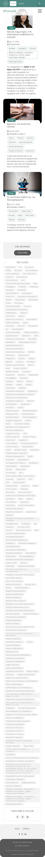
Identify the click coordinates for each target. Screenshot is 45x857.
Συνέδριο (26, 371)
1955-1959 (10, 316)
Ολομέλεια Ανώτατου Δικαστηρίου (20, 575)
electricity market (14, 581)
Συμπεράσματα (12, 336)
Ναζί (20, 499)
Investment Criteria (14, 734)
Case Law (10, 440)
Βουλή (8, 588)
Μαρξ (20, 215)
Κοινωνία (33, 48)
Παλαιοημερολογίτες (14, 345)
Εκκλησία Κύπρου (30, 411)
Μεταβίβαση (11, 378)
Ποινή (8, 424)
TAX (7, 482)
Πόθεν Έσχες (32, 671)
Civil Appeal (11, 443)
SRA (36, 530)
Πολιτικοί (10, 674)
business (29, 267)
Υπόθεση (22, 287)
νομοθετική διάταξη (26, 566)
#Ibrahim (10, 326)
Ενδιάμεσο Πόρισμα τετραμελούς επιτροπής (19, 742)
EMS (36, 336)
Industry (21, 479)
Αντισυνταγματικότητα (15, 533)
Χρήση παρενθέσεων (14, 668)
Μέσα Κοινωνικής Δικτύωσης (18, 283)
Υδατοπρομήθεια (29, 417)
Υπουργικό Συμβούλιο (14, 401)
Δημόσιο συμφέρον (13, 420)
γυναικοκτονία (12, 782)
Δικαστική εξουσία (25, 142)
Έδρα (8, 450)
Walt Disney (30, 215)
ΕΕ (7, 329)
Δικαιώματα (22, 48)
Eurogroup (33, 326)
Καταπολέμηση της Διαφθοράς (18, 711)
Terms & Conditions (22, 842)
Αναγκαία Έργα (12, 417)
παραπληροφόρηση (13, 620)
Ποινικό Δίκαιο (12, 293)
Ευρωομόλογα (17, 329)
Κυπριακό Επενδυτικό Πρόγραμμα (19, 559)
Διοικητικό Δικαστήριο (15, 352)
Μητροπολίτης (12, 414)
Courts (9, 530)
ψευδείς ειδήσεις (13, 623)
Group (11, 120)
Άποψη (28, 384)
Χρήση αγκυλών (12, 665)
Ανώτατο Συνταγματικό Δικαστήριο (20, 495)
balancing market (13, 584)
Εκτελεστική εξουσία (16, 146)
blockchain (10, 267)
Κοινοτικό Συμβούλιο (14, 718)
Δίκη (8, 368)
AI (20, 267)
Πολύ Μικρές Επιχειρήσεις (16, 540)
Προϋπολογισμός (21, 588)
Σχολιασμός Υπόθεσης (15, 779)
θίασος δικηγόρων (13, 597)
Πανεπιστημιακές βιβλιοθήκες (18, 655)
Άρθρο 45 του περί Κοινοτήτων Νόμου (21, 714)
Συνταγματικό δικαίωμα (15, 550)
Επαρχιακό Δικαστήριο (15, 339)
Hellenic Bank (29, 437)
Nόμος (21, 316)
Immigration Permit (14, 731)
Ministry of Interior (14, 727)
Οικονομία (21, 220)
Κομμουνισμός (27, 211)
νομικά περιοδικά (13, 645)
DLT (21, 473)
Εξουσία (30, 401)
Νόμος (29, 381)
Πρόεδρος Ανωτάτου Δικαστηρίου (20, 604)
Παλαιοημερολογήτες (27, 342)
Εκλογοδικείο (28, 446)
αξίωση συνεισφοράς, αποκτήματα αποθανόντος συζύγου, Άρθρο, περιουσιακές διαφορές (20, 791)
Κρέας (31, 358)
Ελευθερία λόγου (12, 546)
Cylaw (29, 642)
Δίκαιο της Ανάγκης (14, 319)
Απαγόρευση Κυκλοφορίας (16, 309)
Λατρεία (19, 362)
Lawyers (10, 527)
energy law (30, 584)
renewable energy (14, 578)
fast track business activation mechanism (19, 634)
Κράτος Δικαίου (12, 322)
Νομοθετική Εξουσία (16, 151)
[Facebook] (17, 817)
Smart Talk (28, 746)
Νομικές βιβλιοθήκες (14, 648)
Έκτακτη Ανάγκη (13, 306)
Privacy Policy (22, 846)
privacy (18, 270)
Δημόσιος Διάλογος (14, 553)
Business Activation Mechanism (20, 627)
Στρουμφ (12, 220)
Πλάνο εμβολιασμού (14, 684)
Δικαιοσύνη (30, 151)
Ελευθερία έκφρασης (27, 543)
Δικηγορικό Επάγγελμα (15, 391)
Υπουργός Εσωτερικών (15, 724)
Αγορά (19, 384)
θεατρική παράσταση (14, 594)
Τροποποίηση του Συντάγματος (18, 687)
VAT (30, 479)
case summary (12, 273)
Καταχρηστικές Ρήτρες (15, 463)
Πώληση (9, 384)
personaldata (31, 270)
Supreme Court (12, 433)
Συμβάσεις (10, 543)
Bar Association (23, 530)
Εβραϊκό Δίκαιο (12, 371)
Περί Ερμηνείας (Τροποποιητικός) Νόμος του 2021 (19, 695)
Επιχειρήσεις (23, 460)
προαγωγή (10, 566)
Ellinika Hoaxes (12, 614)
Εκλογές (9, 515)
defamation (22, 277)
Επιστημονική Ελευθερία (15, 617)
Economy (9, 479)
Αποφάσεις (25, 404)
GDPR (8, 270)
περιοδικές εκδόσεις (14, 642)
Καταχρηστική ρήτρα (14, 537)
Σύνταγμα (19, 303)
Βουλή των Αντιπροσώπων (16, 397)
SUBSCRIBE (22, 253)
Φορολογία (33, 375)
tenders (9, 277)
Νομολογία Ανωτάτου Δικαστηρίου (20, 776)
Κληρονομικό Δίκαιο (15, 61)
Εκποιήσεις (33, 463)
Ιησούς (31, 365)
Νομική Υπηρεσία (13, 746)
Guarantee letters (29, 443)
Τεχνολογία (20, 300)
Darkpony (31, 854)
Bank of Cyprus (12, 437)
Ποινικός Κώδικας (13, 786)
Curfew (27, 306)
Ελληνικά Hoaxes (31, 614)
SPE (25, 433)
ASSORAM (10, 754)
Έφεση (28, 420)
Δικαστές (30, 138)
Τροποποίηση (11, 466)
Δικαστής (34, 450)
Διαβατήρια (10, 556)
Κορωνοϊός (10, 388)
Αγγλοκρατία (11, 313)
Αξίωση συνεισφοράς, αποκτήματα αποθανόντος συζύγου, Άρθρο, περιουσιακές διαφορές (21, 55)
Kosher (22, 358)
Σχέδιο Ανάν (11, 563)
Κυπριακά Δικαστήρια (15, 658)
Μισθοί (31, 352)
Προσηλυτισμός (12, 411)
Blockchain (20, 469)
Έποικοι (24, 563)
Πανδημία (31, 362)
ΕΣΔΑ (8, 303)
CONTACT (22, 3)
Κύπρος (11, 138)
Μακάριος (10, 499)
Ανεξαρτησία (11, 404)
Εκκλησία (32, 339)
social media (11, 280)
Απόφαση (34, 287)
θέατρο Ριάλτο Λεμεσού (15, 601)
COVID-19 (10, 296)
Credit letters (12, 446)
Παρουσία (22, 290)
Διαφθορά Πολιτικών (14, 671)
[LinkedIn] (27, 817)
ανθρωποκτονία (28, 782)
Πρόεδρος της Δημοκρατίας (17, 427)
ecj (23, 280)
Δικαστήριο (26, 293)
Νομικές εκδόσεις (13, 639)
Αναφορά (10, 460)
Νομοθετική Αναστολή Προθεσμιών (20, 691)
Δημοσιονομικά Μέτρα (15, 365)
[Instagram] (22, 817)
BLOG (17, 829)
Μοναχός (10, 407)
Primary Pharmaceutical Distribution (22, 758)
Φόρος (20, 381)
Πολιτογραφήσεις (27, 556)
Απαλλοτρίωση (28, 414)
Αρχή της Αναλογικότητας (17, 678)
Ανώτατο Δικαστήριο (14, 349)
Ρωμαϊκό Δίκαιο (20, 368)
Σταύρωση (10, 375)
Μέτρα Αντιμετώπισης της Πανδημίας (21, 681)
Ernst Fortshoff (25, 492)
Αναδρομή (26, 524)
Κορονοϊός (33, 300)
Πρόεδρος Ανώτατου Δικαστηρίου (20, 610)
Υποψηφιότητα (12, 524)
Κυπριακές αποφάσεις (15, 661)
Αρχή (25, 322)
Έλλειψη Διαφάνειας (27, 708)
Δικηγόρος (32, 391)
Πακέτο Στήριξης (31, 332)
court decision (29, 273)
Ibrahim (21, 326)
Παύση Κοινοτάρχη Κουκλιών (17, 721)
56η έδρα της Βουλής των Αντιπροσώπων (16, 570)
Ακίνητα (21, 375)
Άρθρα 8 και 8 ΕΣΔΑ (26, 674)
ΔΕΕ (35, 283)
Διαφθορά (10, 708)
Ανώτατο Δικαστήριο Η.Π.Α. (17, 607)
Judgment (23, 440)
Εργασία (22, 388)
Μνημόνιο (26, 336)
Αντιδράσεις (11, 502)
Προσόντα (12, 142)
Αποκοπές (10, 355)
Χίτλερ (29, 499)
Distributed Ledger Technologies (20, 476)
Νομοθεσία (10, 358)
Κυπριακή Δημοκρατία (15, 456)
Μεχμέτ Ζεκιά (20, 450)
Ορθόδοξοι (10, 342)
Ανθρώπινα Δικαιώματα (27, 296)
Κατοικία (23, 378)
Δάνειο (9, 469)
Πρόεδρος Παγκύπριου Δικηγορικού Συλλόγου (20, 519)
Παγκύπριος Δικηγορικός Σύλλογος (20, 394)
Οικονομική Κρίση (13, 332)
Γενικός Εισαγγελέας (14, 430)
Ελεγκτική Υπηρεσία (14, 737)
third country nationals (16, 630)
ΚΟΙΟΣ (8, 300)
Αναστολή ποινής (22, 424)
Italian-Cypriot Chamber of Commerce (17, 750)
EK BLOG (13, 3)
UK (35, 524)
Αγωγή (20, 407)
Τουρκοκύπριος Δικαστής (16, 453)
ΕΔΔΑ (30, 456)
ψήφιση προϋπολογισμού (15, 591)
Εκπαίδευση (30, 553)
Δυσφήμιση (10, 287)
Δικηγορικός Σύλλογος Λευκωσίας (20, 761)
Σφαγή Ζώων (24, 355)
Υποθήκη (9, 381)
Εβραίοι (9, 362)
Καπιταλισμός (13, 211)
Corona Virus (23, 527)
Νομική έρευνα (12, 652)
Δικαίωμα (12, 48)
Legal (11, 28)
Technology (10, 473)
